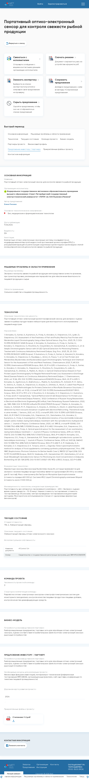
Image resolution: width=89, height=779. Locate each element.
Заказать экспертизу (25, 80)
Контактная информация (19, 154)
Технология (71, 777)
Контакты (54, 765)
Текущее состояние (30, 139)
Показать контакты (17, 745)
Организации (42, 765)
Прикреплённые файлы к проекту (58, 149)
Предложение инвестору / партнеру (24, 149)
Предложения (29, 767)
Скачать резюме (64, 57)
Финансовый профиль (37, 144)
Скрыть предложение (25, 102)
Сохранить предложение (62, 81)
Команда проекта (49, 139)
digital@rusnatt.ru (76, 765)
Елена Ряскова (10, 204)
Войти (40, 4)
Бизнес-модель (67, 139)
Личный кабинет (13, 774)
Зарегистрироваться (57, 4)
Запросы (26, 765)
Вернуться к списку (17, 43)
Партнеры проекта (16, 144)
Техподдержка (75, 767)
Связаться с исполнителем (21, 59)
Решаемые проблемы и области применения (44, 777)
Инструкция (42, 767)
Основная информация (11, 777)
